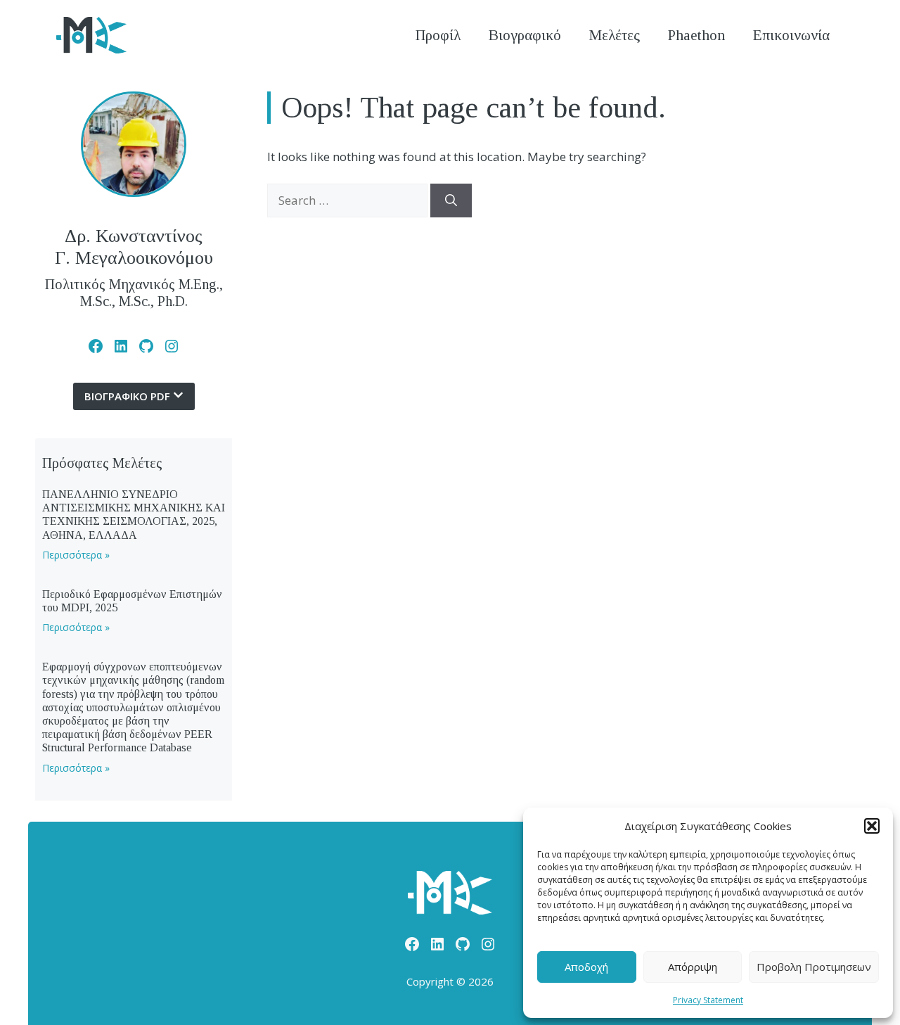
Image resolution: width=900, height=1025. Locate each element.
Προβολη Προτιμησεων (814, 967)
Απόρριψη (692, 967)
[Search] (451, 200)
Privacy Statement (708, 1000)
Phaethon (696, 35)
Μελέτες (614, 35)
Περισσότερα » (76, 554)
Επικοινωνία (791, 35)
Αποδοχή (586, 967)
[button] (872, 826)
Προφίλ (438, 35)
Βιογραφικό (525, 35)
